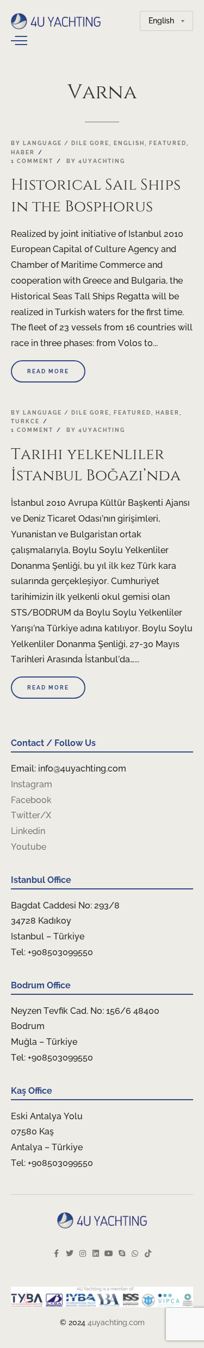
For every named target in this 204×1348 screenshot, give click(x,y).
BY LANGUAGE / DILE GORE (60, 143)
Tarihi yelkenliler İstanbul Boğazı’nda (96, 465)
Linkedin (28, 831)
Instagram (31, 784)
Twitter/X (31, 815)
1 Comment (32, 161)
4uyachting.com (116, 1322)
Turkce (25, 421)
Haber (23, 152)
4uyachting (101, 161)
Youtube (28, 847)
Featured (168, 143)
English (129, 143)
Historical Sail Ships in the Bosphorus (96, 195)
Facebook (31, 800)
